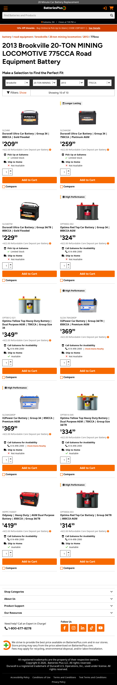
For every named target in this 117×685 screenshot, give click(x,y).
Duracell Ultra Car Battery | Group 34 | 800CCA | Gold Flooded (25, 135)
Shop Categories (14, 591)
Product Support (14, 606)
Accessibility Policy (20, 677)
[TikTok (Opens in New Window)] (91, 628)
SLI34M (6, 130)
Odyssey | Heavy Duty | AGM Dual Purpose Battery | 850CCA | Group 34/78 (28, 516)
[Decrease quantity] (10, 173)
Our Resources (13, 612)
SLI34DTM (7, 223)
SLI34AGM (65, 130)
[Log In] (104, 8)
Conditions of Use (41, 677)
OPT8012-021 (9, 317)
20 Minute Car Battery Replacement (58, 2)
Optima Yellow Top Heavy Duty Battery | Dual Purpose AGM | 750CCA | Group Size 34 (27, 324)
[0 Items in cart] (111, 8)
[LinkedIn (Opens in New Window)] (82, 628)
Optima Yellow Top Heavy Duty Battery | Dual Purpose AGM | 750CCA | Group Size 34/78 (85, 421)
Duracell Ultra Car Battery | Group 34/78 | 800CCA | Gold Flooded (27, 229)
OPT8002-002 (67, 223)
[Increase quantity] (10, 171)
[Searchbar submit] (112, 15)
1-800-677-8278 (19, 628)
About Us (9, 599)
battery (6, 36)
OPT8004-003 (67, 511)
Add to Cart (29, 180)
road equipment (23, 36)
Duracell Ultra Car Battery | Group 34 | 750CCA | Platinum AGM (83, 135)
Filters (14, 92)
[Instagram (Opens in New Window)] (73, 628)
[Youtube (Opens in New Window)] (100, 628)
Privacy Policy (58, 681)
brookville (41, 36)
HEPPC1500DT (9, 511)
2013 (86, 36)
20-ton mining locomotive (65, 36)
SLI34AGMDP (8, 414)
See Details (94, 28)
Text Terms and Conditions (92, 677)
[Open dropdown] (50, 149)
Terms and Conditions (64, 677)
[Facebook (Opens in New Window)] (64, 628)
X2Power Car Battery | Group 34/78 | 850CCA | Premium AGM (82, 322)
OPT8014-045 (67, 414)
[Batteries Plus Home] (55, 8)
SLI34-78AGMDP (68, 317)
